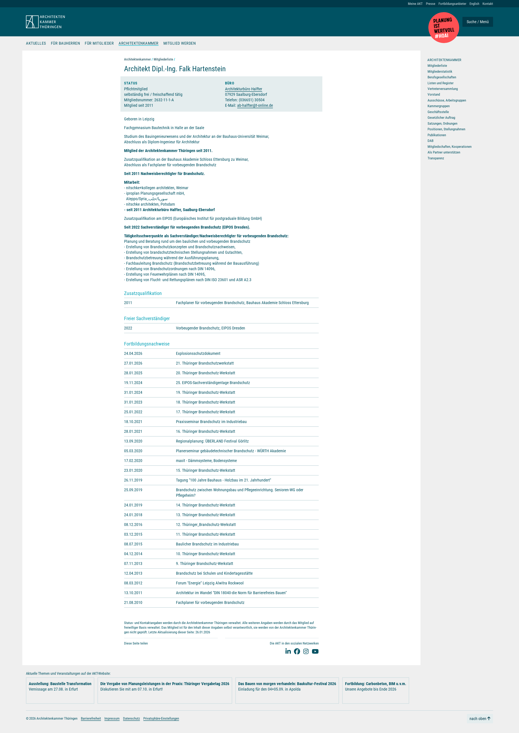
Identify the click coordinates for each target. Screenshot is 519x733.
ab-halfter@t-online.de (255, 105)
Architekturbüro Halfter (243, 88)
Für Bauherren (65, 43)
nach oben (478, 718)
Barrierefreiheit (91, 718)
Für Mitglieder (99, 43)
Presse (430, 4)
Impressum (112, 718)
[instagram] (306, 651)
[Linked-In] (288, 651)
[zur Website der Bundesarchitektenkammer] (443, 27)
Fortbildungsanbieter (452, 4)
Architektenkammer (139, 43)
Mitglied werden (179, 43)
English (474, 4)
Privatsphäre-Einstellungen (161, 718)
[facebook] (297, 651)
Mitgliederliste (163, 59)
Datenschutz (131, 718)
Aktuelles (36, 43)
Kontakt (488, 4)
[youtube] (315, 651)
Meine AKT (415, 4)
